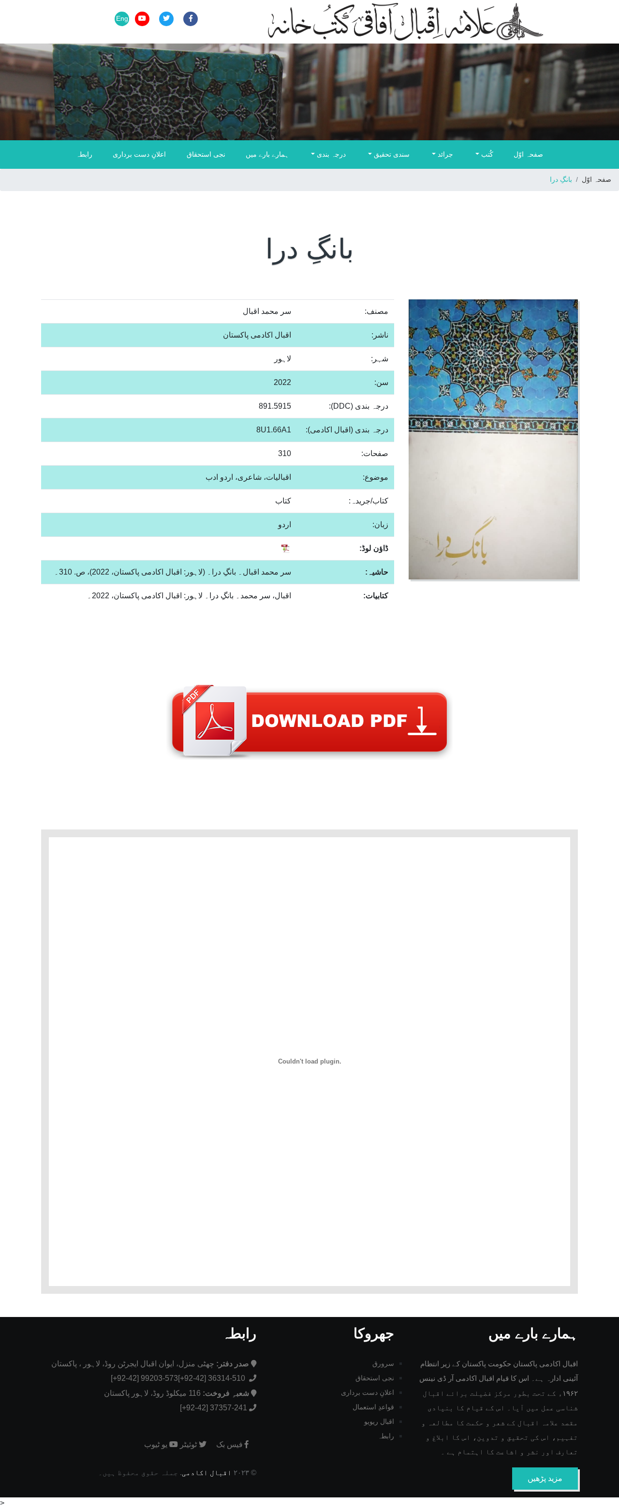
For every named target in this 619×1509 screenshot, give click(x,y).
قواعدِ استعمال (373, 1407)
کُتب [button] (486, 154)
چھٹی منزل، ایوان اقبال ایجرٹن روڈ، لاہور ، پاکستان (150, 1364)
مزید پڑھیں (545, 1478)
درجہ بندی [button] (330, 154)
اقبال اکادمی (207, 1472)
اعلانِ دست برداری (139, 154)
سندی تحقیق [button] (391, 154)
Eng (122, 18)
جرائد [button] (444, 154)
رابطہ (84, 154)
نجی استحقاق (206, 154)
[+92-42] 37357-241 (213, 1408)
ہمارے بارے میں (267, 154)
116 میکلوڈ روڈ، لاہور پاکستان (176, 1393)
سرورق (383, 1363)
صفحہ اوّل (528, 154)
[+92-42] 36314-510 (212, 1378)
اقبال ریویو (379, 1421)
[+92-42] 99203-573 (144, 1378)
